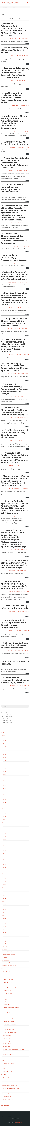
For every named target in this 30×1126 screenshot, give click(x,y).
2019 (3, 831)
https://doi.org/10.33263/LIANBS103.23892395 (19, 147)
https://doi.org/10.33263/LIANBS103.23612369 (19, 80)
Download (27, 43)
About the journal (4, 941)
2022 (3, 873)
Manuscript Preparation (9, 979)
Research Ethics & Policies (6, 1074)
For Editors (5, 1016)
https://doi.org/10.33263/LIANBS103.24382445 (19, 263)
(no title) (2, 732)
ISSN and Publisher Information (8, 954)
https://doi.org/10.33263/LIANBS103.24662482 (18, 328)
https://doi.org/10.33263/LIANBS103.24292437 (19, 246)
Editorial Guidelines (6, 971)
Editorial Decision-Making (9, 1021)
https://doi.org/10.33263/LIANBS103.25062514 (19, 417)
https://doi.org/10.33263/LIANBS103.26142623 (19, 685)
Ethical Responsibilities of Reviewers (11, 1007)
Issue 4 (4, 748)
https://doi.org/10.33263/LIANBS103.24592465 (19, 307)
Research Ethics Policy (6, 1077)
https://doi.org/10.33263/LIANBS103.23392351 (19, 38)
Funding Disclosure (8, 996)
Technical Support (7, 1066)
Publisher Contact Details (8, 1063)
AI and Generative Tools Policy (8, 1096)
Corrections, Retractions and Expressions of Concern (14, 1049)
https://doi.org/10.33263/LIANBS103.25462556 (19, 516)
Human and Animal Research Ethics (9, 1085)
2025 (3, 915)
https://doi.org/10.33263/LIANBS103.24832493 (19, 354)
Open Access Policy (6, 946)
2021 (10, 7)
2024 (3, 901)
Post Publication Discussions (9, 1054)
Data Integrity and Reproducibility (9, 1091)
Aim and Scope (5, 943)
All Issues (5, 7)
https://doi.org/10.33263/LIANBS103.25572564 (19, 549)
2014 (3, 766)
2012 (3, 737)
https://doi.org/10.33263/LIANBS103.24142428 (19, 222)
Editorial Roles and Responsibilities (11, 1018)
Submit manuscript (5, 1105)
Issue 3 (4, 746)
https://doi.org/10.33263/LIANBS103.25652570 (19, 570)
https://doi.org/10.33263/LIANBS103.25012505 (19, 396)
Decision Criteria (6, 1046)
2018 (3, 822)
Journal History (5, 957)
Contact (3, 1060)
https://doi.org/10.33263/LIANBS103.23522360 (19, 55)
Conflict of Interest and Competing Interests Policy (12, 1082)
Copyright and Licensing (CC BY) (11, 987)
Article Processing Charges (9, 985)
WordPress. (19, 1122)
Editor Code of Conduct (9, 1029)
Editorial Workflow (7, 1038)
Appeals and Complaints (8, 1051)
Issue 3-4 (5, 827)
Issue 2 (4, 743)
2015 (3, 780)
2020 (3, 845)
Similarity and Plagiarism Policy (8, 1093)
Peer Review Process (8, 990)
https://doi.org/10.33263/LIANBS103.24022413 (19, 194)
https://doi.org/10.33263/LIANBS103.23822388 (19, 131)
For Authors (5, 974)
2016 (3, 794)
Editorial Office (4, 968)
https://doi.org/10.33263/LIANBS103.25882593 (19, 630)
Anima (14, 1122)
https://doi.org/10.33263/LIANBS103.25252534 (19, 465)
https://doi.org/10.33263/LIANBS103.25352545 (19, 488)
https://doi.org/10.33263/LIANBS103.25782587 (19, 611)
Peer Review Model (7, 1043)
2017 (3, 808)
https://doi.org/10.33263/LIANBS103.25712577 (19, 591)
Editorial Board (5, 1057)
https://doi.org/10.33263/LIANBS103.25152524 (19, 440)
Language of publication (7, 962)
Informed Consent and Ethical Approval (10, 1088)
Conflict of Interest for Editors (10, 1026)
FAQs (4, 1068)
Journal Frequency (6, 960)
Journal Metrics (5, 949)
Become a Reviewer (8, 1010)
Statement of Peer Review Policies (9, 965)
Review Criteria (7, 1004)
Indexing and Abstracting (7, 951)
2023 (3, 887)
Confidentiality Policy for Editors (10, 1032)
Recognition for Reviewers (9, 1012)
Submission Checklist (8, 982)
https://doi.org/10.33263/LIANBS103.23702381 (19, 105)
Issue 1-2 (5, 825)
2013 (3, 752)
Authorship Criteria (8, 993)
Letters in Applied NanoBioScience (10, 2)
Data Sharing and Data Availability (9, 1102)
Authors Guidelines (8, 976)
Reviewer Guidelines (8, 1001)
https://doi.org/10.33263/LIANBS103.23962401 (19, 170)
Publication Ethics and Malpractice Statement (11, 1080)
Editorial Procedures (6, 1035)
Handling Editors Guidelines (10, 1024)
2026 (3, 929)
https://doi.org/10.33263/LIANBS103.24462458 (18, 282)
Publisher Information (7, 1071)
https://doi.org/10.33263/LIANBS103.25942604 (18, 650)
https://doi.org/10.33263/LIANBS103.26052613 (19, 666)
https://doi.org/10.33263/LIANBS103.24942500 (18, 373)
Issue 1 (4, 740)
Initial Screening (6, 1041)
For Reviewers (6, 999)
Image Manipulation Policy (7, 1099)
